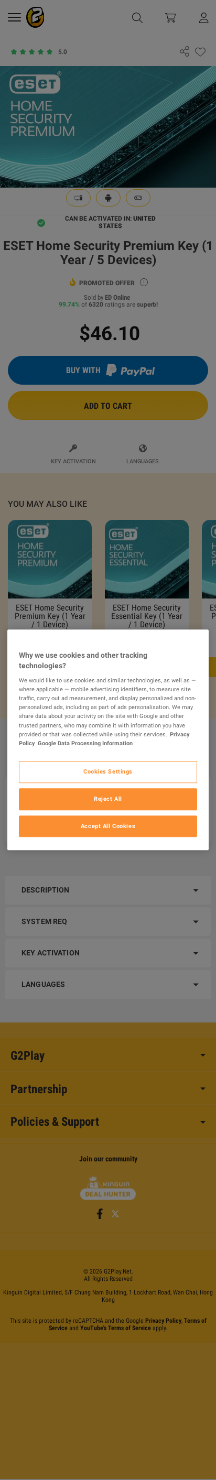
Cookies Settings (108, 771)
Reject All (108, 798)
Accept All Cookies (108, 826)
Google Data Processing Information (85, 743)
